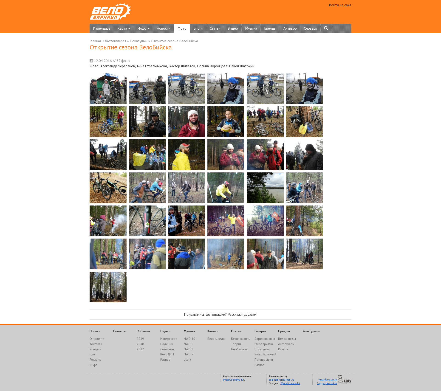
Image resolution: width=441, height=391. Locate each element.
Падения (166, 344)
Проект (95, 331)
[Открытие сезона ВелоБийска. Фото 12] (304, 121)
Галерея (260, 331)
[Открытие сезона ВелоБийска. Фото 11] (265, 121)
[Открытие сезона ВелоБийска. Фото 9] (186, 121)
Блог (93, 354)
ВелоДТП (167, 354)
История (95, 349)
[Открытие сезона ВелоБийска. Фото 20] (147, 187)
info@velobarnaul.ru (234, 379)
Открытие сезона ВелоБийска (174, 41)
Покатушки (138, 41)
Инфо (94, 365)
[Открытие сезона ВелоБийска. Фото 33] (186, 254)
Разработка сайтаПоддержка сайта (327, 381)
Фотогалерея (115, 41)
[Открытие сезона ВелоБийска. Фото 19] (108, 187)
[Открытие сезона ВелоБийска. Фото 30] (304, 220)
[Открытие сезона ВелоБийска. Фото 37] (108, 287)
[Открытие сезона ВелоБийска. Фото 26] (147, 220)
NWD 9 (188, 344)
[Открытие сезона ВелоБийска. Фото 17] (265, 154)
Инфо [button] (142, 28)
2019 (140, 339)
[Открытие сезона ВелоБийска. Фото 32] (147, 254)
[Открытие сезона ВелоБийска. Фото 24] (304, 187)
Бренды (270, 28)
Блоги (198, 28)
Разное (165, 359)
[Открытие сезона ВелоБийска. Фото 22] (225, 187)
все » (187, 359)
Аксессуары (286, 344)
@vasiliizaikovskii (290, 383)
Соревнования (264, 339)
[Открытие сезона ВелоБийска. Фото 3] (186, 88)
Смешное (167, 349)
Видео (233, 28)
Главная (96, 41)
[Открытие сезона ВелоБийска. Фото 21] (186, 187)
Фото (182, 28)
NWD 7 (188, 354)
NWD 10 (189, 339)
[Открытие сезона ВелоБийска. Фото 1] (108, 88)
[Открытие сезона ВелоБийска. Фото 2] (147, 88)
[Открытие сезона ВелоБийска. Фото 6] (304, 88)
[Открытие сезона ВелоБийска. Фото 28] (225, 220)
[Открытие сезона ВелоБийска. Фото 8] (147, 121)
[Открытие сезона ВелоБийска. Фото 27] (186, 220)
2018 (140, 344)
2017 (140, 349)
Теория (236, 344)
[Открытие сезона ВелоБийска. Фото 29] (265, 220)
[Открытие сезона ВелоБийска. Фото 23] (265, 187)
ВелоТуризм (311, 331)
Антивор (290, 28)
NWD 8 (188, 349)
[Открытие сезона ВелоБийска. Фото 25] (108, 220)
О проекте (97, 339)
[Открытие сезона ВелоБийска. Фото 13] (108, 154)
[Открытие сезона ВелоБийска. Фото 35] (265, 254)
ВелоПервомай (265, 354)
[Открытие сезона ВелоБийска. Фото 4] (225, 88)
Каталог (213, 331)
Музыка (251, 28)
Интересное (168, 339)
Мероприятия (264, 344)
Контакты (96, 344)
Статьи (215, 28)
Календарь (101, 28)
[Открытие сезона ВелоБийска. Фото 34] (225, 254)
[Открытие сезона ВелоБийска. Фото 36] (304, 254)
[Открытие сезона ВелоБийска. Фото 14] (147, 154)
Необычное (239, 349)
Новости (163, 28)
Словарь (310, 28)
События (143, 331)
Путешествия (263, 359)
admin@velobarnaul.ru (281, 379)
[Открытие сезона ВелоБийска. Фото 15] (186, 154)
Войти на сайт (340, 5)
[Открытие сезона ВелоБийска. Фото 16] (225, 154)
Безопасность (240, 339)
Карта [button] (122, 28)
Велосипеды (216, 339)
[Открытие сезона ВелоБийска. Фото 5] (265, 88)
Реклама (95, 359)
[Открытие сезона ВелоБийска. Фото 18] (304, 154)
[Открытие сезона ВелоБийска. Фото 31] (108, 254)
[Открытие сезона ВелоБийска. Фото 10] (225, 121)
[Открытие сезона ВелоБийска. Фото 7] (108, 121)
